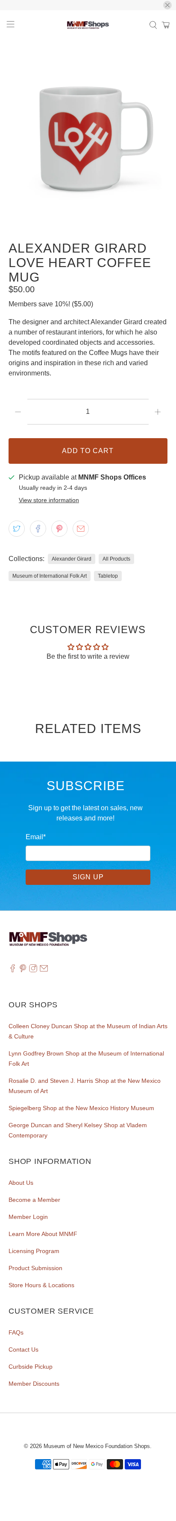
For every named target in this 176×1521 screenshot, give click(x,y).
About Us (21, 1182)
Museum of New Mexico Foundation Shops (97, 1446)
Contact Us (23, 1349)
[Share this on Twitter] (17, 529)
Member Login (28, 1216)
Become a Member (34, 1199)
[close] (167, 5)
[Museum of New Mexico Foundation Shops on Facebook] (13, 970)
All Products (116, 559)
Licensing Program (34, 1251)
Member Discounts (34, 1383)
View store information (49, 500)
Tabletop (108, 576)
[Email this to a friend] (81, 529)
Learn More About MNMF (43, 1233)
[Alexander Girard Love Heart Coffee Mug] (88, 136)
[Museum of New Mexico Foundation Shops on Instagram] (33, 970)
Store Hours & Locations (41, 1285)
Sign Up (88, 877)
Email (36, 836)
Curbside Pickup (31, 1366)
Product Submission (35, 1268)
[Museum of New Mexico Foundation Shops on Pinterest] (23, 970)
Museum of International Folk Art (49, 576)
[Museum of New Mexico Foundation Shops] (88, 25)
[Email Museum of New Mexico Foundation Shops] (44, 970)
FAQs (16, 1332)
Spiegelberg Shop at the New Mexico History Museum (81, 1108)
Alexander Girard (71, 559)
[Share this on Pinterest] (59, 529)
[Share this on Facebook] (38, 529)
